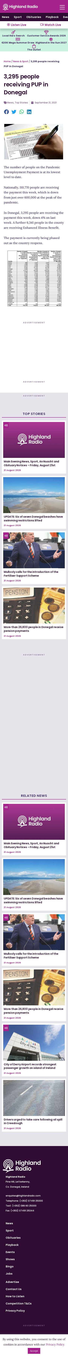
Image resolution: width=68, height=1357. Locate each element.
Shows (10, 1259)
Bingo (10, 1266)
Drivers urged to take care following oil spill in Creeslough (33, 1121)
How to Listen (15, 1296)
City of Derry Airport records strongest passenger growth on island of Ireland (30, 1066)
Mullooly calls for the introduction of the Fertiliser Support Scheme (31, 574)
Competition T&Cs (19, 1303)
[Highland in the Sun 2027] (51, 39)
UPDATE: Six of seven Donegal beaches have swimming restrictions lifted (33, 518)
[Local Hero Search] (13, 32)
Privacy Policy (15, 1311)
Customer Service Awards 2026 (46, 35)
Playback (52, 17)
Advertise (12, 1282)
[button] (6, 112)
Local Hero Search (13, 35)
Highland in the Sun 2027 (51, 42)
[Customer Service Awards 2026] (46, 32)
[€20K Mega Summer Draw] (18, 39)
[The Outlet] (34, 46)
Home (7, 61)
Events (10, 1252)
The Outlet (34, 49)
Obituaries (33, 17)
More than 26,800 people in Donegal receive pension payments (33, 629)
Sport (18, 17)
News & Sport (20, 61)
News (5, 17)
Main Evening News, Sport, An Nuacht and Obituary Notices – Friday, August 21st (31, 463)
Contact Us (14, 1289)
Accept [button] (34, 1350)
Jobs (9, 1274)
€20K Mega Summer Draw (18, 42)
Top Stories (21, 102)
